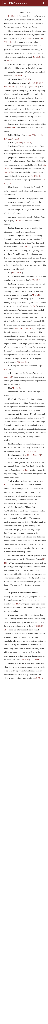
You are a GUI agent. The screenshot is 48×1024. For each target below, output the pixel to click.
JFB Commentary (18, 3)
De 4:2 (32, 83)
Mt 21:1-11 (20, 328)
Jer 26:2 (36, 57)
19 (21, 273)
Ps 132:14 (35, 176)
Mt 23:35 (36, 295)
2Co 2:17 (21, 87)
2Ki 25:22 (34, 659)
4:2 (27, 87)
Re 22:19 (34, 87)
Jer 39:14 (25, 659)
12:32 (38, 83)
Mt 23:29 (17, 604)
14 (10, 42)
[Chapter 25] (2, 512)
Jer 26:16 (8, 377)
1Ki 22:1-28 (22, 362)
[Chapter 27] (45, 512)
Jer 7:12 (32, 135)
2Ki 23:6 (41, 596)
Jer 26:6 (28, 38)
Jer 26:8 (33, 306)
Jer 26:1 (25, 470)
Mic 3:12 (16, 388)
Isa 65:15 (27, 142)
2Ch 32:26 (31, 451)
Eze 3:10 (26, 79)
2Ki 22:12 (38, 626)
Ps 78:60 (15, 139)
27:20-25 (29, 328)
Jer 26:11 (8, 172)
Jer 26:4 (11, 127)
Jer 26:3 (15, 273)
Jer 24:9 (19, 142)
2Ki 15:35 (19, 220)
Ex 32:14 (28, 455)
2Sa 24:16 (37, 455)
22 (24, 75)
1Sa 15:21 (18, 75)
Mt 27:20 (39, 678)
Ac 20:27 (12, 87)
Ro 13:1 (36, 280)
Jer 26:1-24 (13, 16)
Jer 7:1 (9, 60)
